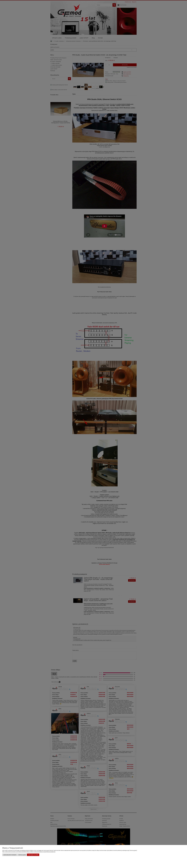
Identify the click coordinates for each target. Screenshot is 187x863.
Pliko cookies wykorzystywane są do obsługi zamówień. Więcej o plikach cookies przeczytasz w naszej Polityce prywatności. (28, 851)
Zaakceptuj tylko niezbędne (9, 854)
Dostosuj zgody (22, 854)
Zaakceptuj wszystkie (33, 854)
